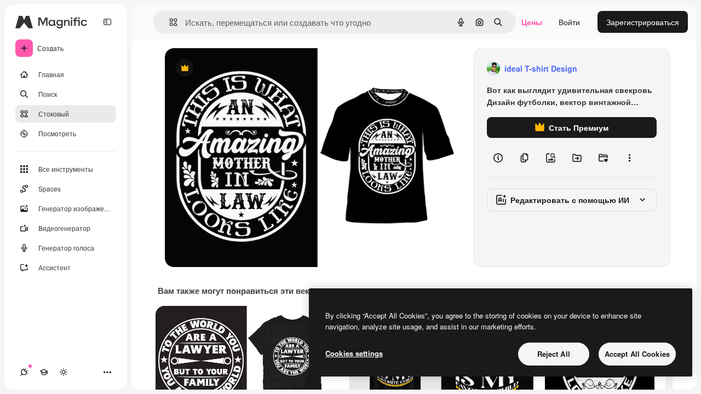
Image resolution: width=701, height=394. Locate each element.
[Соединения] (24, 372)
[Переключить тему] (63, 372)
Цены (531, 21)
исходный (238, 68)
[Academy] (44, 372)
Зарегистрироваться (642, 21)
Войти (569, 21)
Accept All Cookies (637, 354)
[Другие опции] (629, 158)
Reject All (553, 354)
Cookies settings (354, 353)
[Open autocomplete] (169, 22)
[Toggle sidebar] (107, 22)
